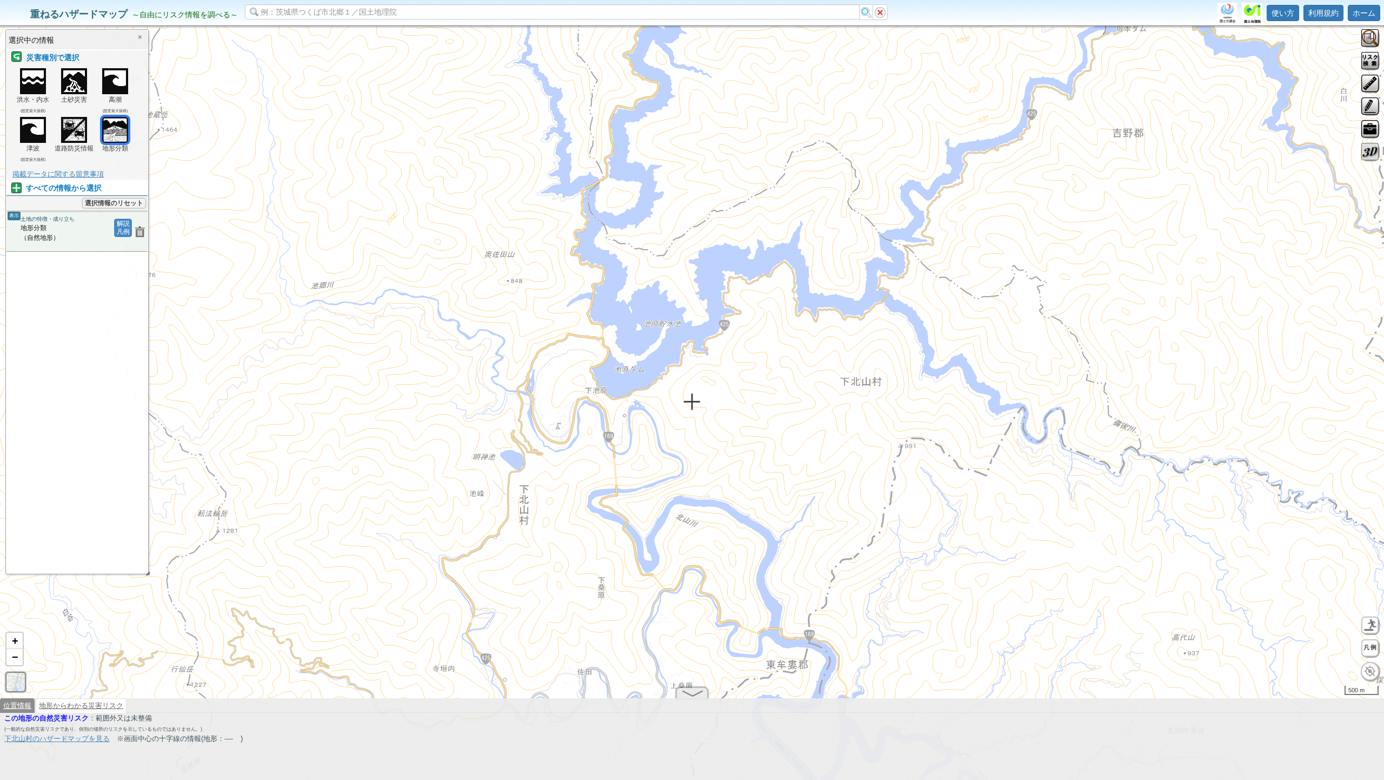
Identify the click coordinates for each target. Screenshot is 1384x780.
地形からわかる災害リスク (81, 706)
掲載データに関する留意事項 (58, 174)
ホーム (1364, 13)
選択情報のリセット (114, 203)
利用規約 (1323, 13)
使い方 (1283, 13)
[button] (14, 641)
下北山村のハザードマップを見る (57, 739)
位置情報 (17, 706)
